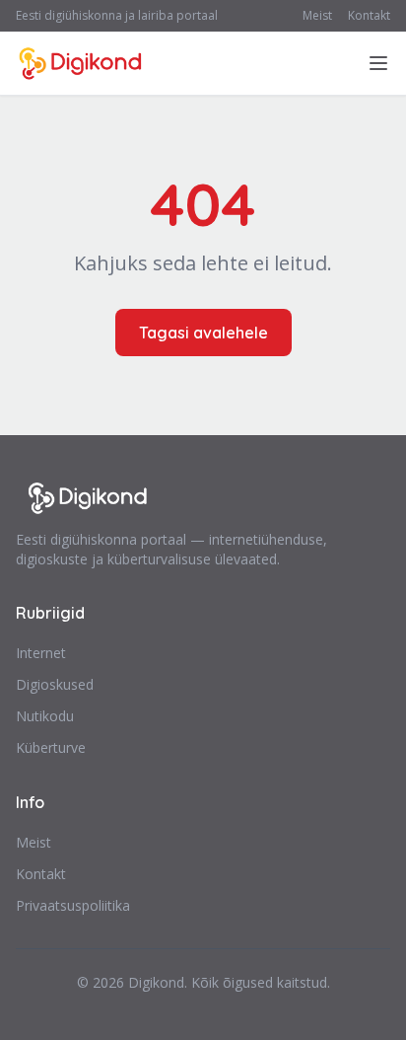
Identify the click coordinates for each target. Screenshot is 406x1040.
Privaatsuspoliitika (73, 905)
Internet (41, 652)
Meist (317, 16)
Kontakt (369, 16)
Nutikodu (45, 715)
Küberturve (51, 747)
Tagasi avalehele (203, 332)
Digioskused (55, 684)
